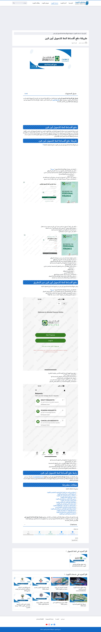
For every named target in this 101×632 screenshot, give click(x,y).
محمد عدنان (81, 42)
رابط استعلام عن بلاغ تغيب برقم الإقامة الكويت (64, 505)
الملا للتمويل (74, 540)
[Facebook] (54, 624)
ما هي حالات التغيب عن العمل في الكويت (66, 498)
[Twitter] (52, 624)
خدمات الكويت (77, 33)
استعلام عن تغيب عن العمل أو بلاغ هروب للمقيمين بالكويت (61, 492)
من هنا (52, 169)
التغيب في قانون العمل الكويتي (68, 497)
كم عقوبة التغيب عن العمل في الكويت (66, 494)
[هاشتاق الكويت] (82, 3)
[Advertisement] (50, 17)
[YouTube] (47, 624)
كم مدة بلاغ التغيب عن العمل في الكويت (66, 512)
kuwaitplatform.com (38, 477)
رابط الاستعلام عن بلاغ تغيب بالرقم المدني (65, 507)
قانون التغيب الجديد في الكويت (68, 500)
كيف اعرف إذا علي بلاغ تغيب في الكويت (66, 503)
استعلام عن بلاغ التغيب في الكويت (67, 513)
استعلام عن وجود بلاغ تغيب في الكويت (66, 495)
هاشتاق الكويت (56, 100)
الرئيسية (84, 33)
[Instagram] (49, 624)
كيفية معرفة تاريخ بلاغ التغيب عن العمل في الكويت (63, 508)
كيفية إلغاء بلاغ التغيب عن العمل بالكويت (66, 502)
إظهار (26, 93)
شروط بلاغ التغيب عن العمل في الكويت (66, 510)
